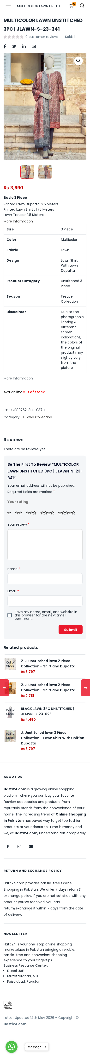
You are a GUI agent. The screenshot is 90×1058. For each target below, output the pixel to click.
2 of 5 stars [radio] (20, 513)
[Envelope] (31, 847)
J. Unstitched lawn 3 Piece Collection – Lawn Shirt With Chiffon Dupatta (52, 738)
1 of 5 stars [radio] (10, 513)
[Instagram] (19, 847)
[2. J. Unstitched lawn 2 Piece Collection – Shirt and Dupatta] (10, 687)
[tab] (45, 221)
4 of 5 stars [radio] (49, 513)
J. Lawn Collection (37, 417)
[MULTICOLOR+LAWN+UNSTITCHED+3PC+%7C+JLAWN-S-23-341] (14, 46)
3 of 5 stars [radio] (33, 513)
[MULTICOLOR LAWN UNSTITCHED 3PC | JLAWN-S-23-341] (5, 46)
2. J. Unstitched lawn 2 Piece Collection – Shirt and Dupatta (48, 663)
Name (13, 568)
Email (13, 591)
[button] (78, 61)
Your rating (17, 501)
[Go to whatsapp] (12, 1047)
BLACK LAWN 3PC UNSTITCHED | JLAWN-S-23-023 (47, 711)
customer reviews (42, 36)
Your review (18, 524)
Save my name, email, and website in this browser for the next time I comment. (46, 615)
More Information (18, 221)
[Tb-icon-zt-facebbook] (8, 847)
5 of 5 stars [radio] (68, 513)
